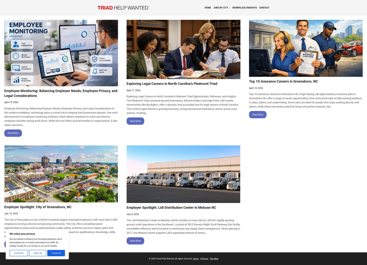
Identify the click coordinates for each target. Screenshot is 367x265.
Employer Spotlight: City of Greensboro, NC (38, 207)
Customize (19, 253)
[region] (37, 244)
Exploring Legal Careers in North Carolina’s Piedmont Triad (172, 84)
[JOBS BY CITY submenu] (229, 7)
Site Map (214, 258)
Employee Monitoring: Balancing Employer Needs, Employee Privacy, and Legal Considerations (60, 93)
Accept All (56, 253)
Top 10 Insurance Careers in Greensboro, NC (283, 81)
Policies (204, 258)
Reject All (38, 253)
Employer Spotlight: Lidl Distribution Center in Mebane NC (171, 208)
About (196, 258)
